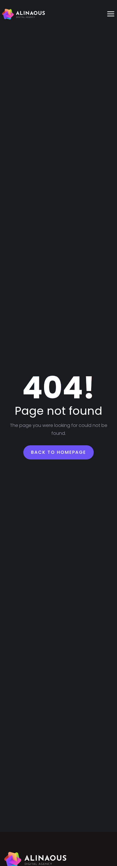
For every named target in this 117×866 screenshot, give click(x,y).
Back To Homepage (58, 452)
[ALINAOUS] (23, 14)
